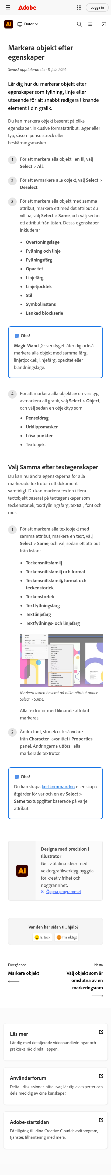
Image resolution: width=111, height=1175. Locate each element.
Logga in (97, 7)
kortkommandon (58, 787)
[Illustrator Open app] (104, 24)
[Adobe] (27, 7)
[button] (79, 7)
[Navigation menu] (8, 7)
